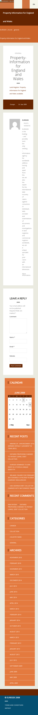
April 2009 (14, 683)
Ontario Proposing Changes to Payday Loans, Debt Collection (20, 456)
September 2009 (16, 666)
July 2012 (13, 660)
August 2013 (15, 632)
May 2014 (13, 597)
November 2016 (16, 557)
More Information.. (26, 274)
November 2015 (16, 569)
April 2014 (14, 603)
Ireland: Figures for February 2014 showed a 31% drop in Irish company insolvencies (21, 477)
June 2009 (13, 672)
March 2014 (14, 609)
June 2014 (13, 592)
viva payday (12, 505)
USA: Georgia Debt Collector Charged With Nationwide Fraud (21, 487)
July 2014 (13, 586)
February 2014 (15, 615)
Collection (14, 531)
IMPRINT (8, 708)
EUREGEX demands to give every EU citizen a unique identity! (19, 467)
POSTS (26, 123)
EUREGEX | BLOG (6, 30)
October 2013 (15, 626)
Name (12, 337)
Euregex (12, 104)
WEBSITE (27, 126)
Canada (13, 526)
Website (12, 356)
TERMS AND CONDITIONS (14, 705)
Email (12, 347)
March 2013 (14, 637)
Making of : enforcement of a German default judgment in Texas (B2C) (21, 446)
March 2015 (14, 575)
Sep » (28, 425)
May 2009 (13, 677)
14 (30, 404)
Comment (13, 317)
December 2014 (16, 580)
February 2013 (15, 643)
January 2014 (15, 620)
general (16, 30)
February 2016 (15, 563)
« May (12, 425)
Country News (16, 537)
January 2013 (15, 649)
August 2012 (15, 654)
